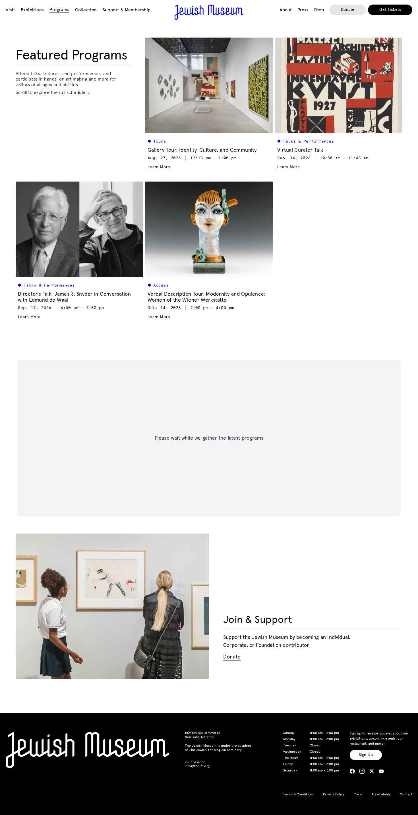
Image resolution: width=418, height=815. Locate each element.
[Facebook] (352, 771)
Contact (406, 794)
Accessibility (381, 794)
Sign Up (366, 755)
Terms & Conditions (298, 794)
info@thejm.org (197, 766)
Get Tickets (390, 10)
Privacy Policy (334, 794)
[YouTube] (381, 771)
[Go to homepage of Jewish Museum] (209, 12)
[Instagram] (362, 771)
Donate (348, 10)
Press (358, 794)
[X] (371, 771)
